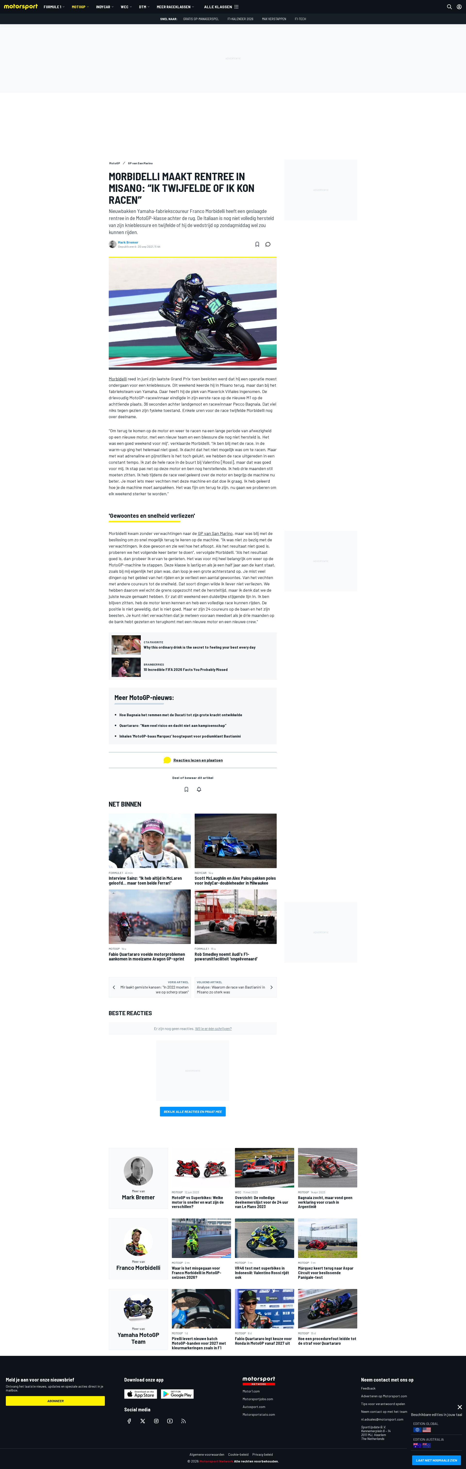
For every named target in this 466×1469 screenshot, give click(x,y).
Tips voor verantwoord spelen (383, 1404)
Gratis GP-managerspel (201, 19)
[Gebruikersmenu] (459, 7)
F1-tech (300, 19)
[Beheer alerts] (199, 789)
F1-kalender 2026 (240, 19)
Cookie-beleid (238, 1454)
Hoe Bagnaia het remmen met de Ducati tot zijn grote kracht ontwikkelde (180, 714)
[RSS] (183, 1421)
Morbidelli (118, 378)
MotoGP (78, 6)
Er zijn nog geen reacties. (193, 1028)
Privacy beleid (262, 1454)
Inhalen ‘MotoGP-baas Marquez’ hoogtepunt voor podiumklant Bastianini (180, 736)
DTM (142, 6)
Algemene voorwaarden (207, 1454)
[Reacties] (269, 244)
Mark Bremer (128, 242)
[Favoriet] (257, 244)
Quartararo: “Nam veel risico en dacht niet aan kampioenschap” (172, 725)
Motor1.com (251, 1391)
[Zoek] (449, 7)
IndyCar (103, 6)
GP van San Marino (215, 533)
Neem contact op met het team (384, 1411)
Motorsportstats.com (259, 1414)
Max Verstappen (274, 19)
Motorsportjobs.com (258, 1399)
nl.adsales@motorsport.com (382, 1419)
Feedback (368, 1388)
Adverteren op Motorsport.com (384, 1396)
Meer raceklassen (174, 6)
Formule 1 (52, 6)
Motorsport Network (216, 1461)
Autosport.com (254, 1407)
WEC (124, 6)
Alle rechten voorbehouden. (256, 1461)
